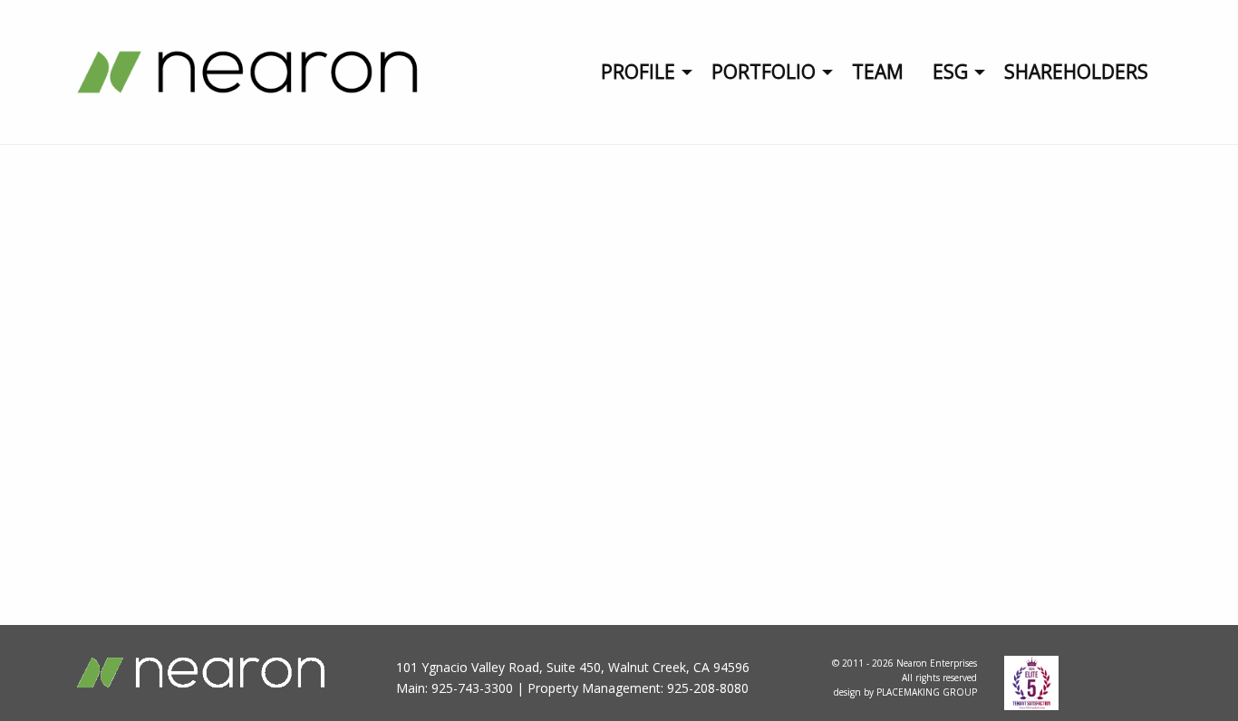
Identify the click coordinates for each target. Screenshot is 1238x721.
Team (878, 71)
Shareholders (1076, 71)
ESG (950, 71)
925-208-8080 (708, 688)
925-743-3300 (472, 688)
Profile (638, 71)
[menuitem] (641, 72)
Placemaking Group (926, 692)
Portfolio (763, 71)
